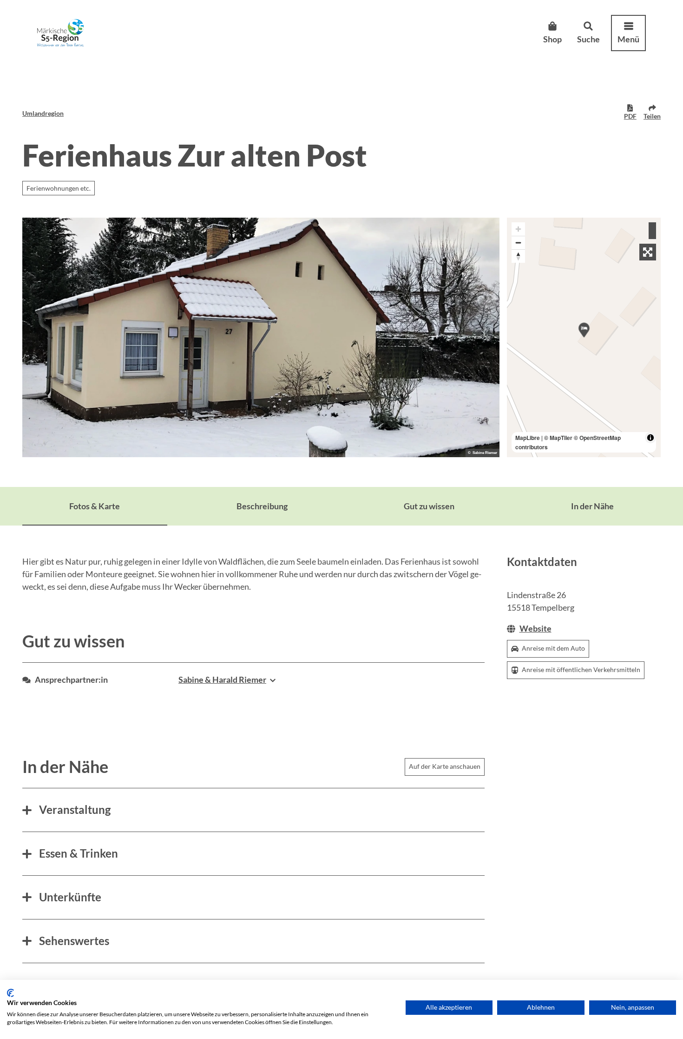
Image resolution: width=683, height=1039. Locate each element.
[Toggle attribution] (650, 437)
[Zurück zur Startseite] (60, 33)
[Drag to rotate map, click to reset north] (518, 256)
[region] (584, 337)
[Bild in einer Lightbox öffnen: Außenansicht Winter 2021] (260, 337)
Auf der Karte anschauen (444, 766)
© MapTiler (558, 437)
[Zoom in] (518, 229)
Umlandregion (43, 113)
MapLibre (527, 437)
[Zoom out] (518, 242)
